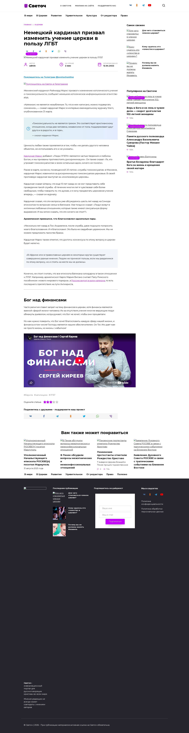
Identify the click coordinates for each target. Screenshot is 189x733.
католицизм (41, 395)
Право (124, 15)
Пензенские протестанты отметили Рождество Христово (112, 455)
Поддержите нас (107, 6)
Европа (29, 395)
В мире (28, 15)
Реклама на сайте (84, 6)
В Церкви (41, 15)
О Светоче (65, 6)
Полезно (122, 474)
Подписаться (115, 521)
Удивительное (74, 15)
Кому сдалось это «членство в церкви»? (153, 48)
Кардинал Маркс (33, 156)
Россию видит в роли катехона (88, 280)
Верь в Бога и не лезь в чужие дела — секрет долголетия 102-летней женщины (145, 110)
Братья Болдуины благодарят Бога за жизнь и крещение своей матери (145, 164)
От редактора (109, 15)
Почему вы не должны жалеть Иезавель (150, 65)
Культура (91, 15)
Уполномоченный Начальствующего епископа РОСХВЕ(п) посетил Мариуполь (37, 460)
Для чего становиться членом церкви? (153, 31)
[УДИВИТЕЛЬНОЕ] (146, 102)
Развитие (56, 15)
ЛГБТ (52, 395)
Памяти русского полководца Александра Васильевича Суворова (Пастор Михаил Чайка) (145, 141)
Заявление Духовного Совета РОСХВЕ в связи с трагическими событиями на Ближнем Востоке (149, 461)
